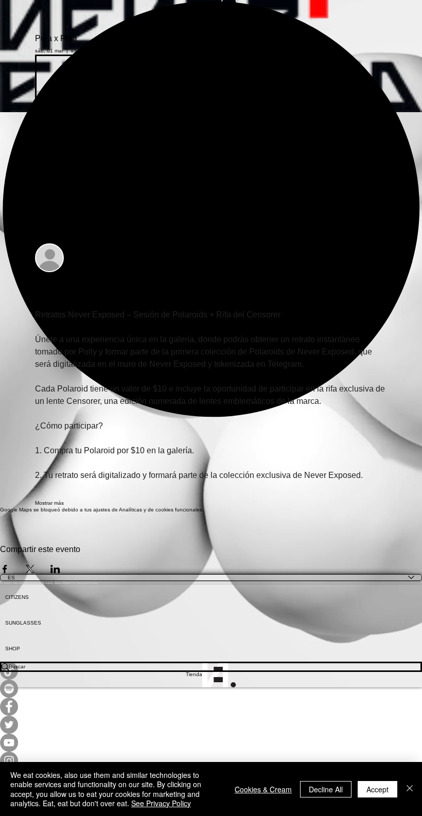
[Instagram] (211, 761)
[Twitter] (211, 725)
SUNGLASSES (23, 623)
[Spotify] (211, 689)
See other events (107, 85)
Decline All (326, 789)
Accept (377, 789)
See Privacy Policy (161, 803)
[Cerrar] (409, 789)
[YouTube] (211, 743)
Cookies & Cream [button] (263, 789)
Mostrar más (49, 503)
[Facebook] (211, 707)
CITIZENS (17, 597)
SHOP (12, 648)
